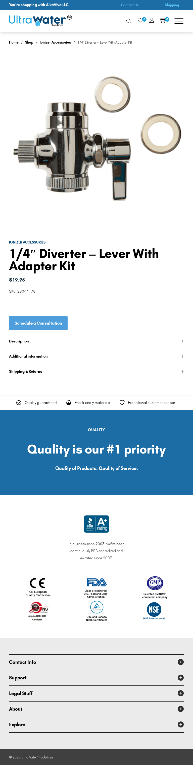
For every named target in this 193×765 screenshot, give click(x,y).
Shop (29, 42)
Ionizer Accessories (55, 42)
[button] (96, 341)
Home (14, 42)
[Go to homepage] (40, 21)
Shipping (172, 5)
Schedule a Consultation (38, 323)
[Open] (178, 21)
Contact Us (129, 5)
